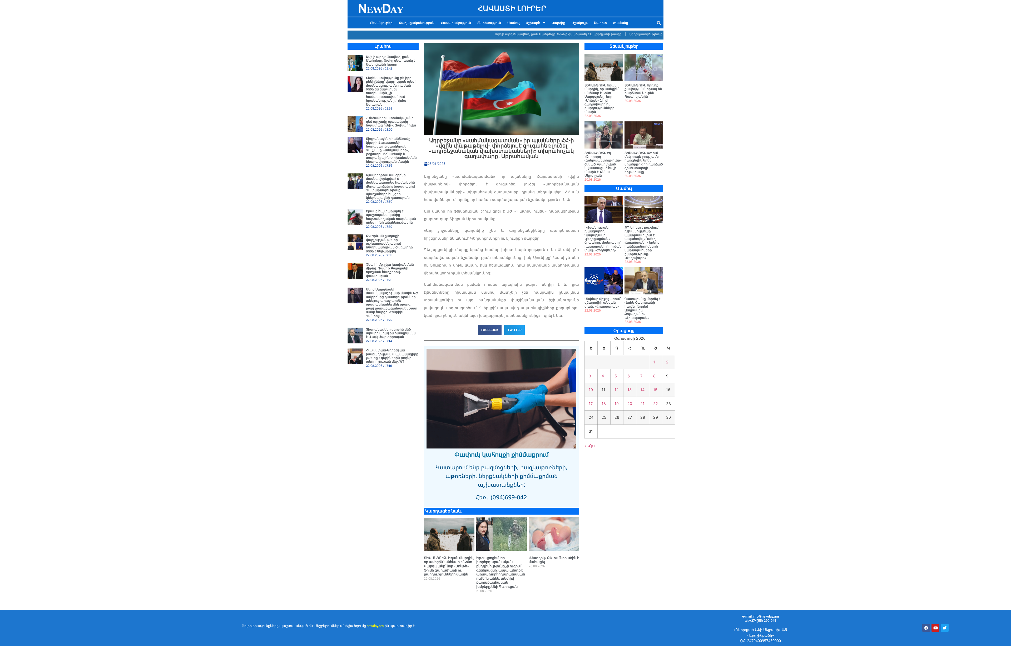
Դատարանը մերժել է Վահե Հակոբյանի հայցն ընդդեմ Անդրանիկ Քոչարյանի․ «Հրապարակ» (642, 308)
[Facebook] (926, 628)
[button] (535, 22)
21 (642, 403)
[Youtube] (935, 628)
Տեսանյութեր (381, 23)
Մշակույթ (580, 23)
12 (616, 389)
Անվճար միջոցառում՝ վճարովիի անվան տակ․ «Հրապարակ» (602, 302)
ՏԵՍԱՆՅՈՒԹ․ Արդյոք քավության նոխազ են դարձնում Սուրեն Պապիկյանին (643, 90)
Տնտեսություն (489, 23)
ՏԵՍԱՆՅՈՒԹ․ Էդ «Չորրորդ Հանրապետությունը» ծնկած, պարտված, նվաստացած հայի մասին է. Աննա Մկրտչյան (603, 164)
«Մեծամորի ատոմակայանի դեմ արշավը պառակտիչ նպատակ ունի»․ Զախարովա (391, 121)
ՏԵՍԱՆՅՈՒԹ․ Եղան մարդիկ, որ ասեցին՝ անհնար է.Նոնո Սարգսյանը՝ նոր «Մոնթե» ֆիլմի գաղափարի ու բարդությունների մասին (449, 566)
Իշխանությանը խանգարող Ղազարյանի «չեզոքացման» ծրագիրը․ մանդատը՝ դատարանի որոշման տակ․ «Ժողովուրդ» (603, 239)
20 (629, 403)
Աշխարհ (533, 23)
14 (642, 389)
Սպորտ (600, 23)
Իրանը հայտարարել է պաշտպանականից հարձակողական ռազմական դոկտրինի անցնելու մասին (391, 216)
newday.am (375, 626)
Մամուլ (513, 23)
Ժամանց (620, 23)
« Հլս (589, 445)
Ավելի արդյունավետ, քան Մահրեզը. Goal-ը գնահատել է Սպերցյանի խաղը (535, 34)
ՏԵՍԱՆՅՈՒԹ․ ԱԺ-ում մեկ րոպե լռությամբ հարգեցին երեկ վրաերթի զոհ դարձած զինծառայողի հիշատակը (644, 162)
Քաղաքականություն (416, 23)
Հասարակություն (456, 23)
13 (629, 389)
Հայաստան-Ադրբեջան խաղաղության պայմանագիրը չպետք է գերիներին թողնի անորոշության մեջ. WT (392, 355)
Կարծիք (558, 23)
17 (591, 403)
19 (616, 403)
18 (604, 403)
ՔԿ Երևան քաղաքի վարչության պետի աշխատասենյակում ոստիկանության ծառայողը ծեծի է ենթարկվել (389, 243)
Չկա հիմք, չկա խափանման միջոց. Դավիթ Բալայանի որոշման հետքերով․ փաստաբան (390, 270)
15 (655, 389)
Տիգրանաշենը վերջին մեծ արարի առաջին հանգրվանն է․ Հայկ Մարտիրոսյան (391, 333)
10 (591, 389)
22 (655, 403)
